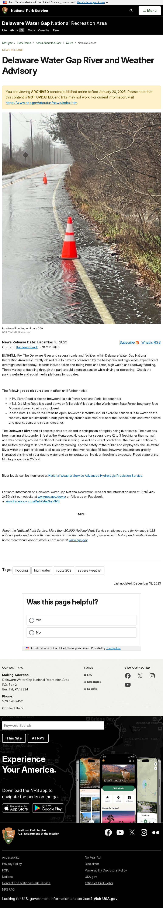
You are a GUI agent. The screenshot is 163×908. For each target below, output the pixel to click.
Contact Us (11, 708)
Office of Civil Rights (99, 883)
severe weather (90, 570)
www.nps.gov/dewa (51, 496)
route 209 (64, 570)
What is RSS (151, 342)
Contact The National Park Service (26, 883)
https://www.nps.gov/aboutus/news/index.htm (41, 103)
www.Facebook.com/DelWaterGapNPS (33, 501)
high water (42, 570)
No (38, 632)
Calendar (44, 30)
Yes (39, 620)
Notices (7, 876)
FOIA (5, 870)
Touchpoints (113, 648)
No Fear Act (93, 857)
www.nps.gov (78, 540)
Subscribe (127, 342)
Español (92, 688)
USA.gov (91, 876)
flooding (21, 570)
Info (4, 30)
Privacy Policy (12, 864)
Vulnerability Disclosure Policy (106, 870)
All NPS (38, 738)
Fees (56, 30)
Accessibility (10, 857)
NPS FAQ (8, 889)
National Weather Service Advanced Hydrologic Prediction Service (95, 475)
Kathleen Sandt (27, 347)
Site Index (93, 681)
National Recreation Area (54, 23)
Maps (31, 30)
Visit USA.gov (106, 899)
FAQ (89, 674)
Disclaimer (92, 864)
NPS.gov (7, 43)
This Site (14, 738)
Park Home (24, 43)
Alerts (16, 30)
